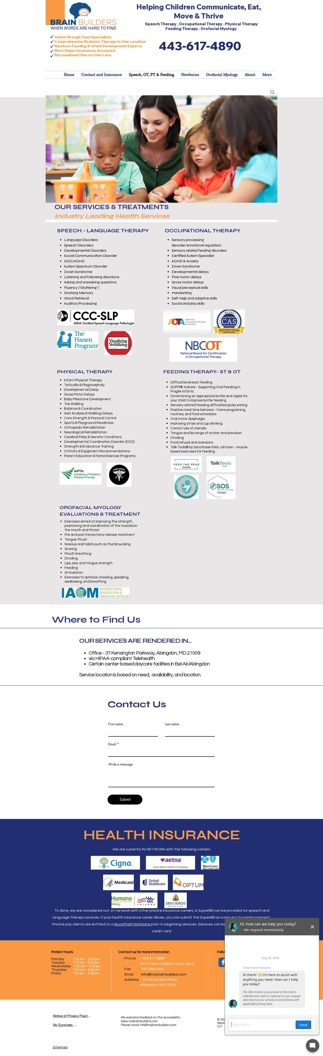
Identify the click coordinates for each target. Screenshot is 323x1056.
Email (112, 744)
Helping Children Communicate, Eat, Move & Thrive (198, 11)
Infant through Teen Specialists (83, 37)
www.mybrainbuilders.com (139, 1021)
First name (115, 724)
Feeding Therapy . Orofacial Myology (202, 28)
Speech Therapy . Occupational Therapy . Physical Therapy (201, 24)
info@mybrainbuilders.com (163, 974)
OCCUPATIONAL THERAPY (202, 231)
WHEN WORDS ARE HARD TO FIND (83, 28)
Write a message (120, 764)
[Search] (272, 92)
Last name (172, 724)
